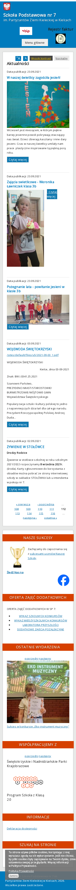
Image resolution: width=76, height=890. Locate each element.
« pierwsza (23, 504)
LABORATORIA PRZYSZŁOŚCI (41, 625)
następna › (30, 517)
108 (16, 509)
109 (28, 509)
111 (51, 509)
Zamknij (14, 875)
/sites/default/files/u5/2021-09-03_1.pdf (33, 355)
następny (45, 658)
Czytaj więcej (18, 159)
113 (17, 513)
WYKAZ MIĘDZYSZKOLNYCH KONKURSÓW (40, 620)
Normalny (61, 58)
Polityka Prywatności (21, 871)
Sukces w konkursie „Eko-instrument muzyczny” (38, 726)
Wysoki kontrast (41, 58)
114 (29, 513)
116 (53, 513)
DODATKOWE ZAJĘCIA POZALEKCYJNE (40, 629)
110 (40, 509)
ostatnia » (50, 517)
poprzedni (31, 658)
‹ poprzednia (45, 504)
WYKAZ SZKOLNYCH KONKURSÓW (40, 616)
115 (41, 513)
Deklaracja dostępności (22, 828)
